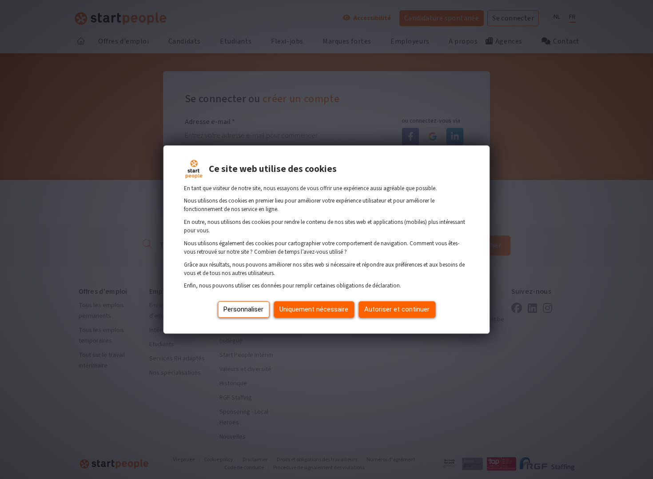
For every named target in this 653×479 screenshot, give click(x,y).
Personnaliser (243, 309)
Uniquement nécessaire (313, 309)
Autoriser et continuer (397, 309)
